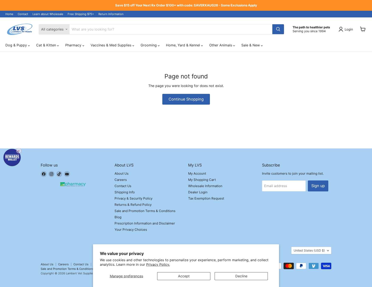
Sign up (318, 185)
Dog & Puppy (16, 45)
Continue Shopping (186, 99)
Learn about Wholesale (48, 14)
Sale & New (251, 45)
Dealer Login (198, 192)
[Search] (278, 29)
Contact (23, 14)
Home (9, 14)
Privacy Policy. (158, 264)
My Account (197, 173)
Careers (121, 180)
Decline (241, 276)
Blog (118, 217)
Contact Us (123, 186)
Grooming (149, 45)
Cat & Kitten (46, 45)
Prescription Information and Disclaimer (145, 223)
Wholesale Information (205, 186)
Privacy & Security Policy (133, 198)
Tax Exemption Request (206, 198)
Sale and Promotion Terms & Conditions (145, 211)
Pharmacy (73, 45)
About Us (122, 173)
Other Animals (221, 45)
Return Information (111, 14)
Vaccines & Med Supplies (111, 45)
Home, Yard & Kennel (183, 45)
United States (309, 250)
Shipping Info (125, 192)
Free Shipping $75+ (81, 14)
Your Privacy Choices (131, 229)
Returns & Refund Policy (133, 205)
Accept (184, 276)
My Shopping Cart (202, 180)
